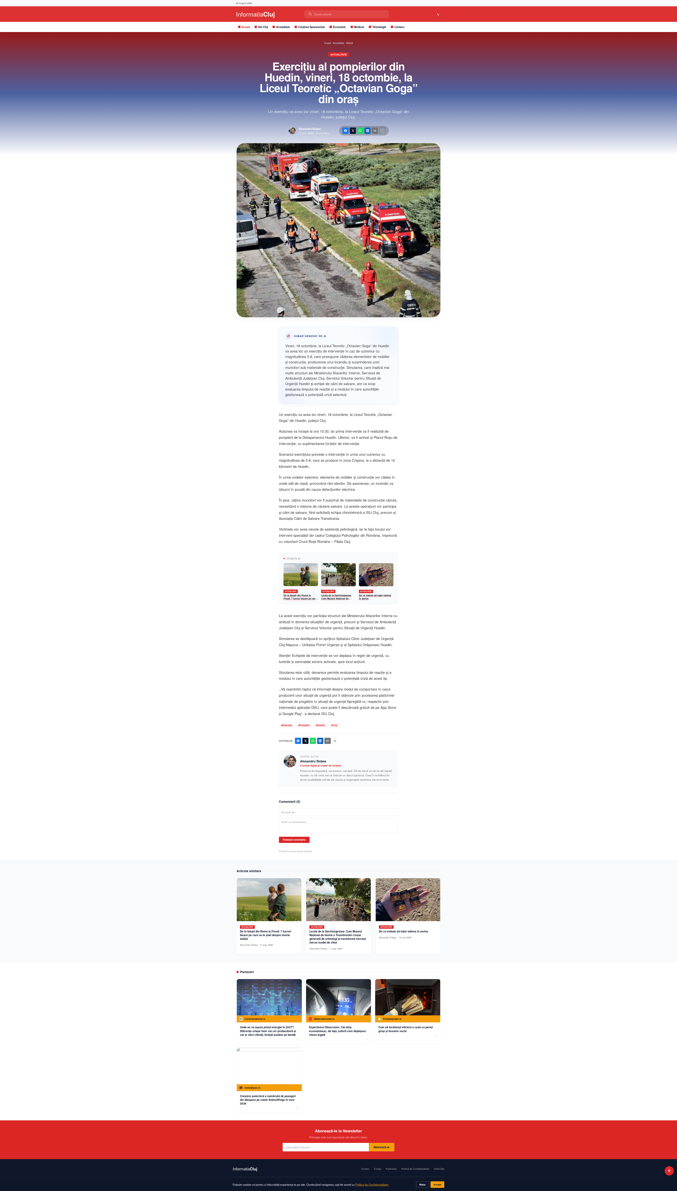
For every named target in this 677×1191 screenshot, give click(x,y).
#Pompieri (304, 725)
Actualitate (283, 27)
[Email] (375, 131)
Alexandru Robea (309, 129)
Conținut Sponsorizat (311, 27)
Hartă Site (439, 1168)
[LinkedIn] (367, 131)
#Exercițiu (286, 725)
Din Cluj (263, 27)
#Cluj (334, 725)
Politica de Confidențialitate (371, 1184)
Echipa (377, 1168)
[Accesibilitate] (669, 1170)
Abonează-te (381, 1147)
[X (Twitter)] (353, 131)
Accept (437, 1184)
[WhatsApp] (360, 131)
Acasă (246, 27)
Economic (339, 27)
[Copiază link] (382, 131)
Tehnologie (379, 27)
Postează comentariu (294, 839)
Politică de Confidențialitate (415, 1168)
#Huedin (320, 725)
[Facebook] (345, 131)
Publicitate (391, 1168)
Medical (359, 27)
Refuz (422, 1184)
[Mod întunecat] (438, 14)
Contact (399, 27)
